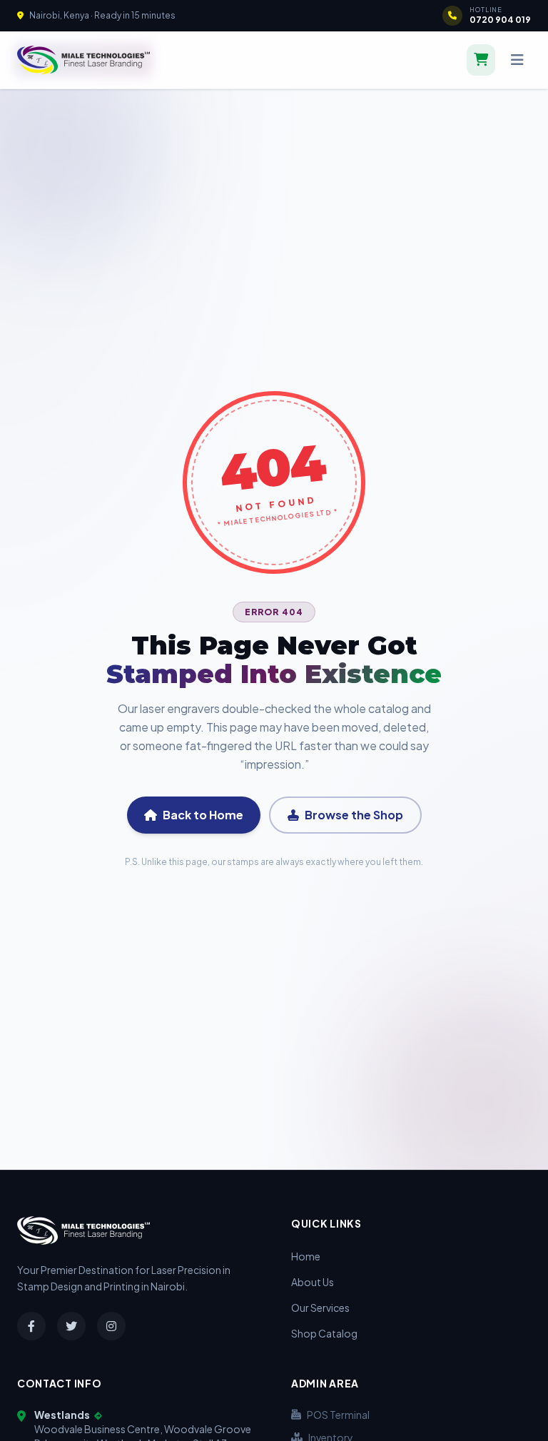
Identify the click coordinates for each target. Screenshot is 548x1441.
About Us (312, 1281)
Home (305, 1256)
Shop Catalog (324, 1333)
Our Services (320, 1307)
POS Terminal (338, 1414)
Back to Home (203, 814)
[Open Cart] (481, 60)
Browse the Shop (354, 814)
